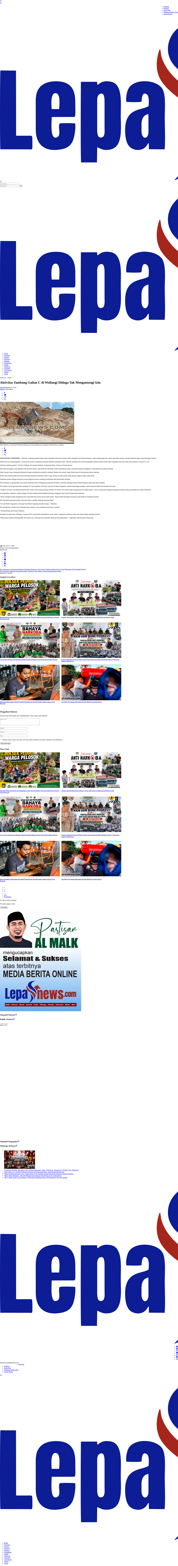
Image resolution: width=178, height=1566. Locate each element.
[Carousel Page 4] (6, 1023)
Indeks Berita (8, 1372)
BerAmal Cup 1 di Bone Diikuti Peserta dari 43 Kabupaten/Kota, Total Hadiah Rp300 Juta (34, 1172)
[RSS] (5, 566)
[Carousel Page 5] (7, 1023)
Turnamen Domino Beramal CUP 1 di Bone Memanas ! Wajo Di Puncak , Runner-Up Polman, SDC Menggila (42, 1170)
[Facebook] (5, 553)
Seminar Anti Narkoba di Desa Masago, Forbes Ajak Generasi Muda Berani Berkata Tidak (87, 617)
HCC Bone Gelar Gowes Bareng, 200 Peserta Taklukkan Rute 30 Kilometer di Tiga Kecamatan (36, 1177)
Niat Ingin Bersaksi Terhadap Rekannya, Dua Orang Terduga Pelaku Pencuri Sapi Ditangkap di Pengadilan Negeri (43, 569)
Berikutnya (7, 897)
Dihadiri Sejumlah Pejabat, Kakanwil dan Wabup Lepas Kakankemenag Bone (30, 571)
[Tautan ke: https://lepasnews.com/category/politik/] (14, 1019)
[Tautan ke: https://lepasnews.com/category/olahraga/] (17, 1146)
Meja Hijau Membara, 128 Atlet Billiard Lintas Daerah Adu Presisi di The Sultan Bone (33, 1176)
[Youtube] (5, 560)
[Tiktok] (5, 562)
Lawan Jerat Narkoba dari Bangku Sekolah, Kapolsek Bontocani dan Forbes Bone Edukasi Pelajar (29, 659)
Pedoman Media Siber (11, 1370)
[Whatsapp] (5, 399)
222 (5, 895)
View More (4, 907)
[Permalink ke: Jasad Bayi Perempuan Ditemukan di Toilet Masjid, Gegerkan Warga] (91, 700)
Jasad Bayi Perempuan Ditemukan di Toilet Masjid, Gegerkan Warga (81, 702)
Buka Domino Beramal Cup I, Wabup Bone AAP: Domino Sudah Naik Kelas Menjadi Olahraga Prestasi (39, 1174)
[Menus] (1, 1)
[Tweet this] (5, 395)
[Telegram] (5, 564)
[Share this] (4, 393)
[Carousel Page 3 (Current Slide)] (4, 1023)
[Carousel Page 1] (1, 1023)
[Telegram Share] (5, 397)
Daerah (2, 389)
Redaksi (6, 1366)
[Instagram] (5, 557)
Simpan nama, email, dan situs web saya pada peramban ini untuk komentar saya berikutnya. (32, 740)
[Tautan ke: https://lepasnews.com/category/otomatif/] (16, 1015)
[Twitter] (5, 555)
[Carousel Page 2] (2, 1023)
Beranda (21, 1364)
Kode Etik (7, 1368)
